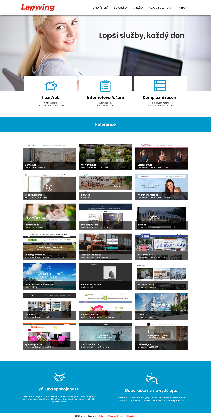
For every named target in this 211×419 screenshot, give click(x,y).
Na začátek (131, 416)
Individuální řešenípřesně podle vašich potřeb (160, 101)
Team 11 (122, 416)
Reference (103, 416)
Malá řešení (100, 7)
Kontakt (182, 7)
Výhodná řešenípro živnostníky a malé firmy (51, 101)
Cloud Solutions (160, 7)
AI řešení (138, 7)
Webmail (113, 416)
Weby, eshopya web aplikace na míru (105, 101)
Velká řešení (120, 7)
